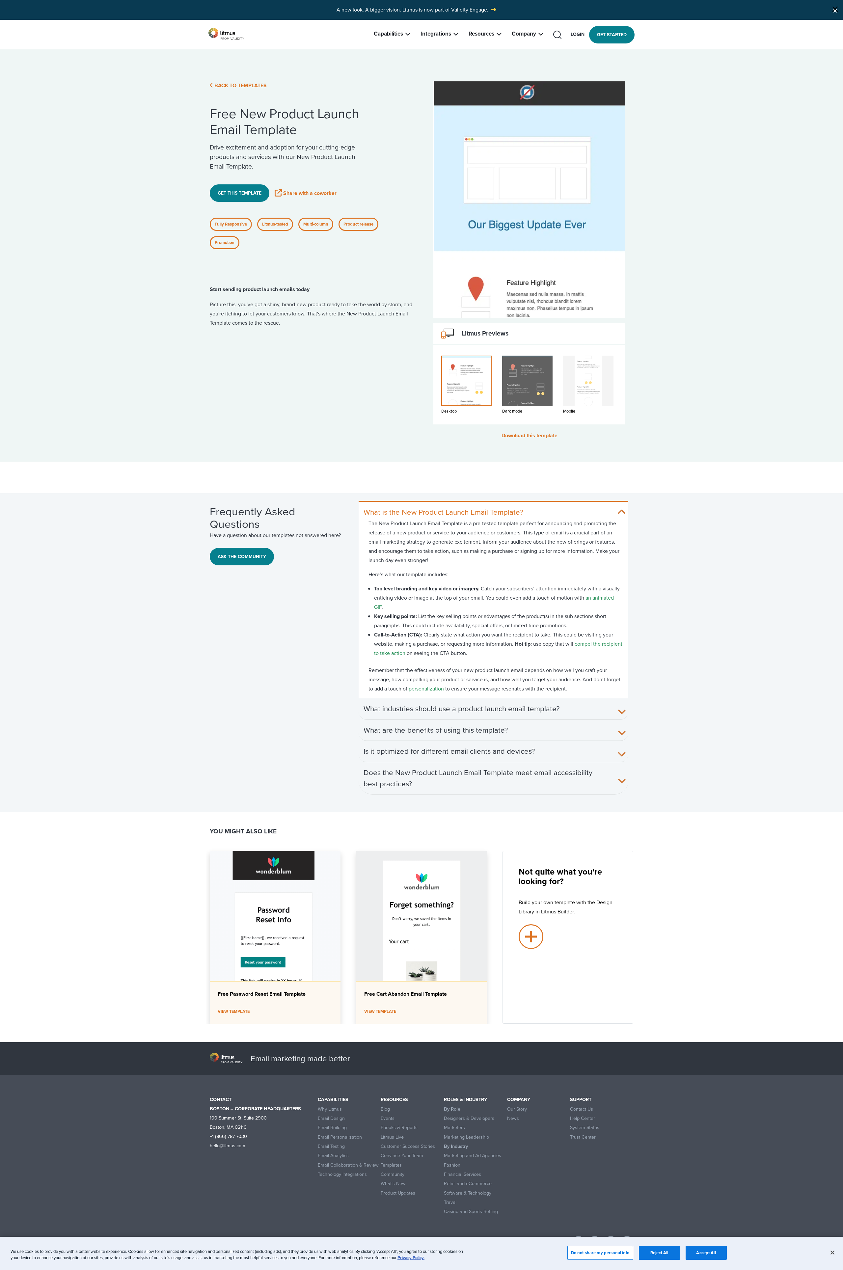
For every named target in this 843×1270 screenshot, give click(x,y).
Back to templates (240, 85)
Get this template (239, 193)
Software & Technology (467, 1193)
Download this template (529, 435)
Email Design (331, 1118)
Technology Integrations (342, 1174)
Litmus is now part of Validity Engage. (445, 10)
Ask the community (242, 556)
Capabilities (388, 34)
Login (578, 34)
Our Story (517, 1109)
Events (387, 1118)
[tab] (466, 388)
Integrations (436, 34)
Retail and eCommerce (468, 1183)
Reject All (659, 1253)
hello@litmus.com (227, 1145)
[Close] (835, 9)
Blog (385, 1109)
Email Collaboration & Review (348, 1165)
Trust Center (583, 1137)
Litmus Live (392, 1137)
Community (392, 1174)
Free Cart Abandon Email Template (405, 994)
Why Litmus (330, 1109)
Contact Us (581, 1109)
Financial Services (462, 1174)
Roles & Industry (465, 1099)
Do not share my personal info (600, 1253)
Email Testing (331, 1146)
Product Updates (398, 1193)
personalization (426, 688)
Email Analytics (333, 1155)
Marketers (454, 1127)
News (513, 1118)
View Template (234, 1011)
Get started (612, 34)
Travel (450, 1202)
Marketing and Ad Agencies (472, 1155)
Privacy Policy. (410, 1258)
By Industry (456, 1146)
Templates (391, 1165)
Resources (481, 34)
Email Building (332, 1127)
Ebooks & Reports (399, 1127)
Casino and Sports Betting (471, 1211)
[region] (421, 1253)
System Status (584, 1127)
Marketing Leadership (466, 1137)
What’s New (393, 1183)
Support (580, 1099)
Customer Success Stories (408, 1146)
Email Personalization (340, 1137)
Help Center (582, 1118)
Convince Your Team (402, 1155)
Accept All (706, 1253)
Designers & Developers (469, 1118)
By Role (452, 1109)
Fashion (452, 1165)
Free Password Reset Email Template (262, 994)
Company (524, 34)
